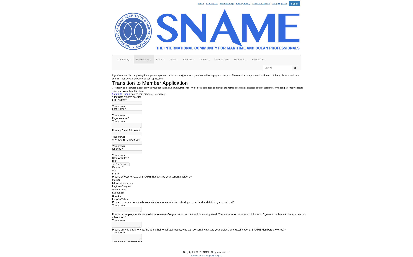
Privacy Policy (243, 3)
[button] (124, 59)
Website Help (227, 3)
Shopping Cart (279, 3)
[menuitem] (201, 3)
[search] (295, 67)
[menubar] (243, 3)
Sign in (294, 3)
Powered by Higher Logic (206, 255)
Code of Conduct (261, 3)
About (201, 3)
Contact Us (212, 3)
